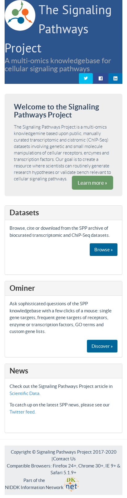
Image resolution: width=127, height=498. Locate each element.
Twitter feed (22, 411)
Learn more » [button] (92, 183)
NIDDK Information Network (34, 487)
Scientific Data (24, 393)
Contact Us (64, 458)
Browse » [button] (103, 249)
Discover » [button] (102, 346)
